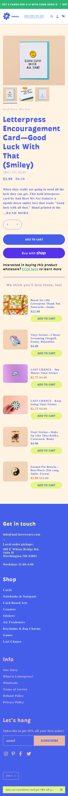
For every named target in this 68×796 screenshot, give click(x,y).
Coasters (9, 609)
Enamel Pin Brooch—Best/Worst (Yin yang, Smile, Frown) (45, 470)
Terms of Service (15, 689)
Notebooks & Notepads (19, 596)
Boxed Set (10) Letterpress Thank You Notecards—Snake (45, 304)
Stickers (9, 615)
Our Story (10, 670)
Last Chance (12, 641)
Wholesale (10, 683)
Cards (7, 590)
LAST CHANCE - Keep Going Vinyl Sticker (46, 403)
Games (8, 635)
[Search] (52, 16)
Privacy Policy (13, 702)
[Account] (57, 16)
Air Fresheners (14, 622)
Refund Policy (13, 695)
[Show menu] (12, 16)
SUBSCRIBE (49, 740)
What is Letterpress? (18, 676)
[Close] (61, 790)
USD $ (9, 776)
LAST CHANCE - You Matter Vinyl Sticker (45, 371)
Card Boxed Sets (15, 602)
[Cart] (63, 16)
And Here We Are (16, 109)
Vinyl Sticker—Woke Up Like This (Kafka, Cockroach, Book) (45, 435)
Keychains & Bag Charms (22, 628)
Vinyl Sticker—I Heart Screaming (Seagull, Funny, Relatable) (45, 338)
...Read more (16, 213)
